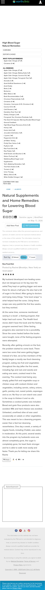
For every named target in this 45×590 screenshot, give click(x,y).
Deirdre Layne (25, 217)
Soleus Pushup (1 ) (11, 156)
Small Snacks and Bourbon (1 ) (14, 154)
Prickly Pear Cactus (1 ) (12, 143)
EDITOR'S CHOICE (9, 54)
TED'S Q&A (7, 184)
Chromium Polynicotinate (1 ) (14, 99)
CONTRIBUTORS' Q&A (10, 182)
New (24, 257)
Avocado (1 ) (8, 81)
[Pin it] (7, 217)
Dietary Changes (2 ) (11, 115)
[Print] (15, 217)
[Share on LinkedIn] (10, 217)
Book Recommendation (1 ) (13, 96)
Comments (31, 225)
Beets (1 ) (7, 88)
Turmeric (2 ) (9, 169)
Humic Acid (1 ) (9, 130)
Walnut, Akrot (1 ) (10, 175)
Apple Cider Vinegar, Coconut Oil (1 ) (17, 75)
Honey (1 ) (8, 128)
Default (15, 257)
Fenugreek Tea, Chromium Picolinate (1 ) (18, 117)
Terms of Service (29, 561)
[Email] (12, 217)
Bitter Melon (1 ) (10, 94)
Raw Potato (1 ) (9, 151)
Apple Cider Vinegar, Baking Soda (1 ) (17, 73)
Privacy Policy (18, 565)
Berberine (7, 91)
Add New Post (13, 225)
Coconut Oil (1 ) (9, 107)
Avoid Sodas (8, 86)
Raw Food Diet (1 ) (10, 148)
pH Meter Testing (9, 141)
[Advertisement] (22, 505)
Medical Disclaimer (17, 561)
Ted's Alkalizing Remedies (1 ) (14, 164)
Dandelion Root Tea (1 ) (12, 112)
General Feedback (10, 122)
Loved (33, 257)
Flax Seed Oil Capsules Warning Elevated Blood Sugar (22, 120)
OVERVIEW (7, 50)
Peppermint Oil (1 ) (10, 138)
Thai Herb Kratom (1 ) (11, 167)
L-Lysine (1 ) (8, 135)
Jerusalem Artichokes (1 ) (13, 133)
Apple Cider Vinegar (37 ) (13, 61)
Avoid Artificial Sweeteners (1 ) (14, 83)
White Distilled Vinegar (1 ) (13, 177)
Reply (7, 460)
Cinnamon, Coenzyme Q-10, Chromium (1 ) (18, 104)
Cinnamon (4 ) (9, 63)
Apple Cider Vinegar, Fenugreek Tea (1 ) (18, 78)
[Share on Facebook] (4, 217)
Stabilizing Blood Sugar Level (13, 159)
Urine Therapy (9, 172)
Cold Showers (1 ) (10, 109)
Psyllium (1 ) (8, 146)
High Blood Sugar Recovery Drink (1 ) (17, 125)
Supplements (8, 162)
